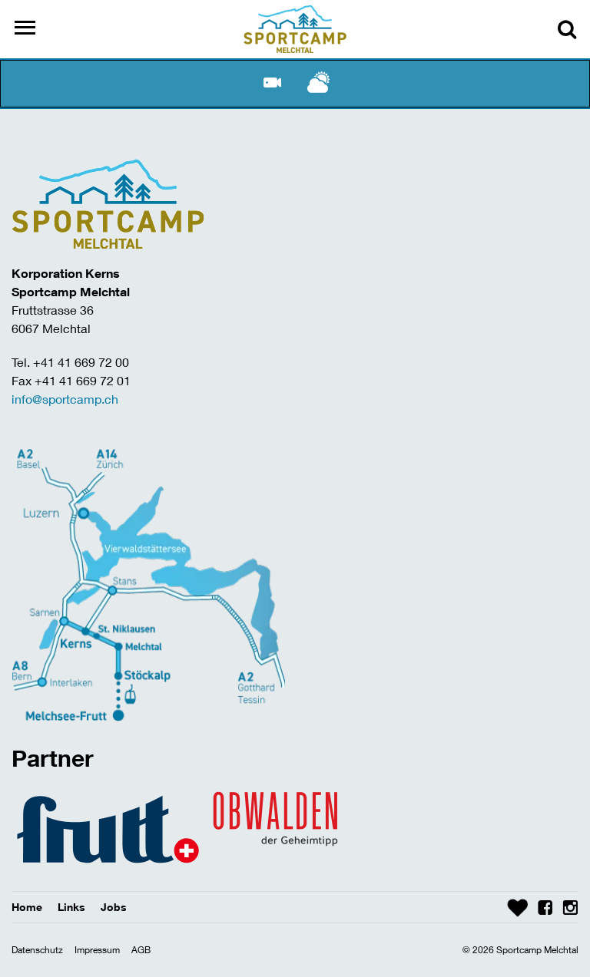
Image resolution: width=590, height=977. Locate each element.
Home (27, 906)
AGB (141, 950)
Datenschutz (37, 950)
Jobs (114, 906)
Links (71, 906)
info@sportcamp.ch (65, 398)
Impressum (97, 950)
